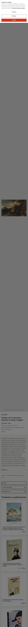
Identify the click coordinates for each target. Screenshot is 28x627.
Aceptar (14, 20)
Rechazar (14, 16)
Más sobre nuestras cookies (18, 8)
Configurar (14, 12)
